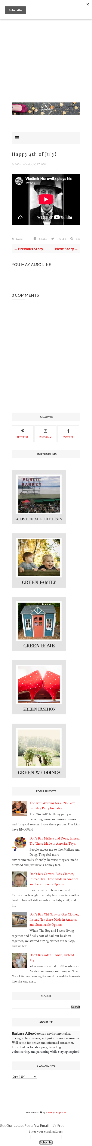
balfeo (18, 164)
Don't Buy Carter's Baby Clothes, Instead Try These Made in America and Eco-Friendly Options (54, 879)
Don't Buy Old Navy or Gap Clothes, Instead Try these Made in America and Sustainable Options (54, 919)
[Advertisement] (46, 56)
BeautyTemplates (56, 1112)
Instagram (45, 437)
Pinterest (22, 437)
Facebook (68, 437)
